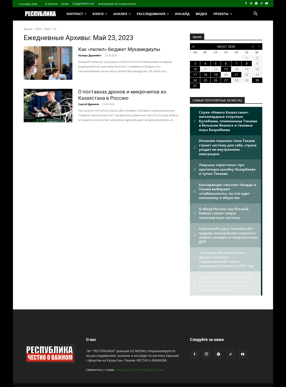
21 (236, 74)
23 (54, 29)
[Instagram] (251, 3)
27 (226, 80)
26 (215, 80)
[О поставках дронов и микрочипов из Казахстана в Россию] (48, 105)
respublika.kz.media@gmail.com (140, 370)
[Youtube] (266, 3)
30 (257, 80)
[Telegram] (256, 3)
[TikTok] (261, 3)
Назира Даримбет (90, 55)
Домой (28, 29)
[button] (255, 14)
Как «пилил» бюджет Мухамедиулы (119, 49)
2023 (38, 29)
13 (226, 69)
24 (195, 80)
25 (205, 80)
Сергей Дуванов (88, 104)
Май (47, 29)
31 (195, 86)
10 (195, 69)
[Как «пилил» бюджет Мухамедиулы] (48, 63)
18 (205, 74)
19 (215, 74)
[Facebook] (246, 3)
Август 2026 (226, 46)
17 (195, 74)
